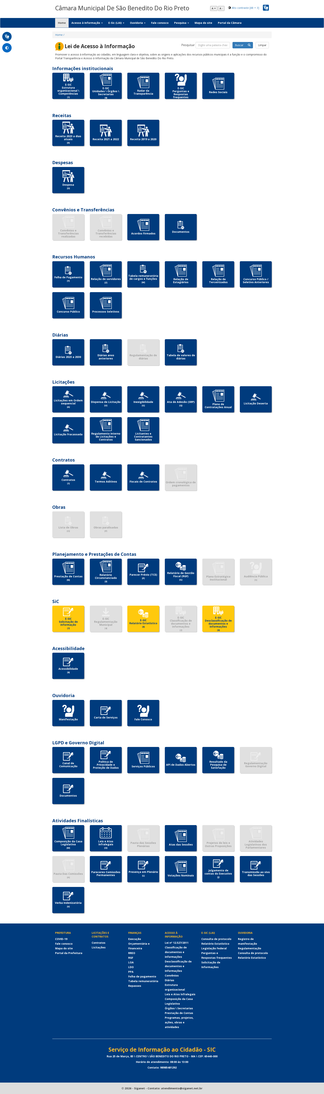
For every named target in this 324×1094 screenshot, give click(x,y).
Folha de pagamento (142, 976)
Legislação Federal (214, 948)
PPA (131, 972)
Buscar (241, 45)
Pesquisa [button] (180, 23)
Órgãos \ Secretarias (179, 1008)
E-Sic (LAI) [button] (115, 23)
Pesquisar (188, 45)
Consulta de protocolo (216, 939)
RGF (130, 957)
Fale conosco (160, 23)
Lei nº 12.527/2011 (176, 942)
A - (221, 8)
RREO (131, 953)
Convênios (172, 975)
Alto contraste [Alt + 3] (245, 8)
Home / (59, 35)
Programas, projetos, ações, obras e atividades (179, 1022)
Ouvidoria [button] (137, 23)
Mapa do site (203, 23)
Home (63, 23)
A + (214, 8)
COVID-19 (61, 939)
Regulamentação (249, 948)
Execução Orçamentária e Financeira (139, 943)
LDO (131, 967)
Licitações (99, 947)
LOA (131, 962)
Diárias (169, 980)
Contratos (98, 942)
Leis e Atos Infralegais (180, 994)
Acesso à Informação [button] (86, 23)
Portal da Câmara (230, 23)
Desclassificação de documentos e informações (178, 966)
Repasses (134, 986)
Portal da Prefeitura (68, 953)
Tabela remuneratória (143, 981)
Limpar (262, 45)
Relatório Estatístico (215, 943)
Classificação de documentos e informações (176, 952)
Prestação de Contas (179, 1013)
